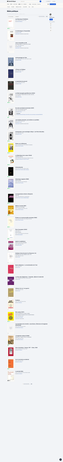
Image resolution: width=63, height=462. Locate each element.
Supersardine (17, 123)
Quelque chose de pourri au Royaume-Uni (25, 253)
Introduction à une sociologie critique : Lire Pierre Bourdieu (29, 131)
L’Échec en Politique (20, 69)
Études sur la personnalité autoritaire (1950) (26, 217)
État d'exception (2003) (21, 229)
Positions (17, 300)
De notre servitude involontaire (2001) (24, 108)
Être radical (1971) (19, 312)
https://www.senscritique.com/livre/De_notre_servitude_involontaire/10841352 (30, 114)
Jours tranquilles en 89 (21, 42)
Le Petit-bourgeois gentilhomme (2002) (25, 93)
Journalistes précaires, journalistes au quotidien (27, 119)
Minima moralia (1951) (20, 205)
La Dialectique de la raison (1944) (23, 155)
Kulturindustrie (19, 167)
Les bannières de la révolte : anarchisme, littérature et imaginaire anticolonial (31, 324)
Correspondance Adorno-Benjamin (24, 194)
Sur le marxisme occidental (22, 359)
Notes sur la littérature (21, 143)
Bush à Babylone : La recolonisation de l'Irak (26, 265)
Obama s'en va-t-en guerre (22, 288)
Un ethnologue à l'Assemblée (22, 31)
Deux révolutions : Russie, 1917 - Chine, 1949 (26, 347)
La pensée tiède (19, 371)
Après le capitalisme (20, 241)
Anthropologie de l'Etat (21, 57)
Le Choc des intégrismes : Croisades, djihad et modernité (29, 276)
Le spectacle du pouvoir (21, 81)
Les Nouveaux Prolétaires (21, 19)
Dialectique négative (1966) (22, 179)
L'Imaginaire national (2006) (22, 335)
